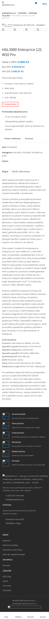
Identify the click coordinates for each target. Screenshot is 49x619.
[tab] (5, 171)
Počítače (22, 13)
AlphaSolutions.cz (29, 604)
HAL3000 (17, 152)
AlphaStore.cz (9, 13)
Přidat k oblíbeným (12, 139)
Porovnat (29, 139)
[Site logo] (8, 4)
